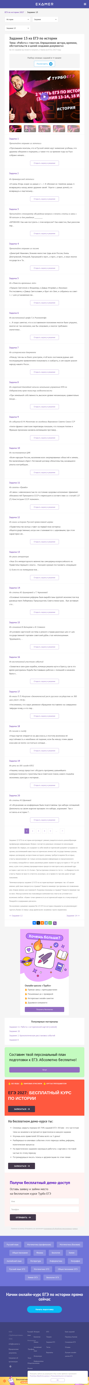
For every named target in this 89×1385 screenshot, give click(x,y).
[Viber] (55, 923)
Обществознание (20, 1252)
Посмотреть (42, 63)
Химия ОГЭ (33, 1277)
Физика (39, 1252)
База (29, 1358)
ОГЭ (47, 1332)
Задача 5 (14, 278)
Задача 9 (14, 416)
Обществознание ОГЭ (68, 1269)
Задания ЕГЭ (50, 1342)
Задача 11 (14, 482)
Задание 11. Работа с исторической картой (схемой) (33, 1027)
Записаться (20, 1109)
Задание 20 (14, 1031)
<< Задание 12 (15, 915)
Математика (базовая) (70, 1244)
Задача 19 (14, 760)
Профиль (31, 1349)
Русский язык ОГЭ (17, 1269)
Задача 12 (14, 517)
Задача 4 (14, 243)
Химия (71, 1252)
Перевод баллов (71, 1337)
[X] (38, 923)
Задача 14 (14, 587)
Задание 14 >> (73, 915)
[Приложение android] (10, 1367)
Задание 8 (14, 1039)
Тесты (48, 1347)
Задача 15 (14, 622)
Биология (56, 1252)
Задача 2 (14, 173)
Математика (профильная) (39, 1244)
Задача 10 (14, 448)
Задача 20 (14, 795)
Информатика (56, 1261)
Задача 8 (14, 382)
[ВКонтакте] (34, 923)
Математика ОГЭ (41, 1269)
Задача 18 (14, 726)
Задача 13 (14, 551)
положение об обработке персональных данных (61, 1229)
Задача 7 (14, 347)
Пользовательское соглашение (61, 1376)
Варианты (49, 1352)
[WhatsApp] (50, 923)
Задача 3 (14, 209)
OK (58, 1380)
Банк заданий (70, 1332)
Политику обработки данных (40, 1376)
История (37, 1332)
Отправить (22, 1217)
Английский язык (14, 1261)
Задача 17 (14, 691)
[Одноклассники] (42, 923)
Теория (48, 1337)
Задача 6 (14, 312)
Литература (35, 1261)
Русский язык (12, 1244)
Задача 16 (14, 657)
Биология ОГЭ (52, 1277)
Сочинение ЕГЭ (70, 1342)
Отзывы (67, 1347)
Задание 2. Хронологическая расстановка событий (32, 1035)
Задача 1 (14, 138)
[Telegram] (46, 923)
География (75, 1261)
